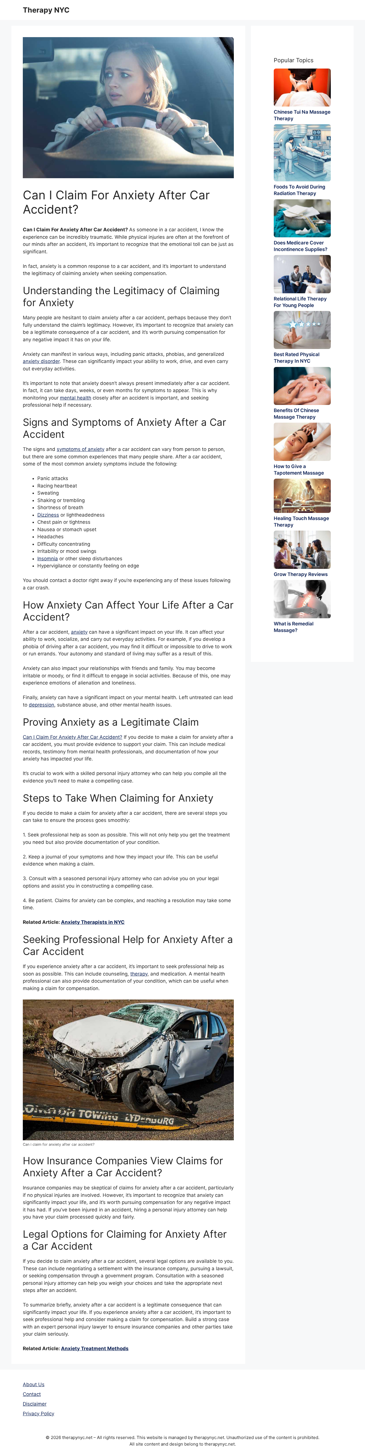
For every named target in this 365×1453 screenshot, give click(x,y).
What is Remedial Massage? (293, 627)
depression (41, 705)
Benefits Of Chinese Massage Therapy (296, 414)
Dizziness (48, 515)
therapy (138, 974)
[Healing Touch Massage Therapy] (302, 496)
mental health (75, 398)
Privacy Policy (38, 1413)
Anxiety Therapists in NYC (93, 922)
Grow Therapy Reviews (301, 574)
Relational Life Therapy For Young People (300, 302)
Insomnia (47, 558)
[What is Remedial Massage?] (302, 599)
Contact (32, 1394)
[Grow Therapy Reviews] (302, 550)
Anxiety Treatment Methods (95, 1348)
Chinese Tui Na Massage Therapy (302, 115)
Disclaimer (34, 1404)
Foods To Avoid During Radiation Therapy (299, 190)
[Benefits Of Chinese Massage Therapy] (302, 386)
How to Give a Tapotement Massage (299, 469)
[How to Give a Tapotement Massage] (302, 442)
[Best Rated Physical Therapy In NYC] (302, 330)
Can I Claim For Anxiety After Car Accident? (72, 737)
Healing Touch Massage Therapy (301, 521)
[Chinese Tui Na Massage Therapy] (302, 88)
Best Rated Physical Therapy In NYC (296, 358)
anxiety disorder (41, 361)
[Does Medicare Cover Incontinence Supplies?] (302, 218)
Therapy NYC (46, 10)
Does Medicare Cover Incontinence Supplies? (300, 246)
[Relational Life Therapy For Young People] (302, 274)
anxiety (79, 632)
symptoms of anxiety (80, 449)
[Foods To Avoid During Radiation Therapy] (302, 152)
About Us (33, 1384)
